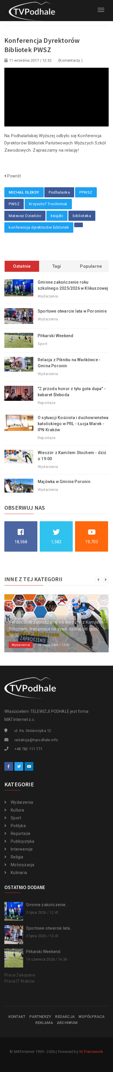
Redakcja (65, 1016)
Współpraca (92, 1016)
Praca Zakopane (19, 975)
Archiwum (67, 1022)
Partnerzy (40, 1016)
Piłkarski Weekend (55, 335)
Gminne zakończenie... (47, 904)
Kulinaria (19, 872)
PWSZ (14, 204)
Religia (17, 857)
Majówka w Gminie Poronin (64, 481)
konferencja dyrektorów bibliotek (39, 227)
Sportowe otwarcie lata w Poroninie (72, 311)
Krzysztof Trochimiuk (48, 204)
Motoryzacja (22, 864)
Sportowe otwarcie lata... (49, 928)
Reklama (44, 1022)
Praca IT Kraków (19, 981)
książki (57, 216)
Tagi (56, 266)
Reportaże (20, 833)
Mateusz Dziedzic (25, 216)
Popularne (91, 266)
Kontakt (16, 1016)
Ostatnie (22, 266)
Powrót (13, 176)
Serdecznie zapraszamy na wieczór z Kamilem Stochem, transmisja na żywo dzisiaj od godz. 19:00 (56, 629)
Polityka (18, 825)
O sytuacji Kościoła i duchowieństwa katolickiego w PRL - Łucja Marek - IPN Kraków (73, 423)
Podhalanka (59, 192)
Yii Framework (91, 1051)
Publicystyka (22, 841)
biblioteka (82, 216)
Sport (16, 818)
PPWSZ (85, 192)
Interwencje (22, 849)
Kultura (17, 810)
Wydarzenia (22, 802)
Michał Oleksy (24, 192)
